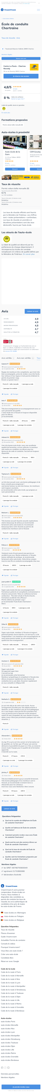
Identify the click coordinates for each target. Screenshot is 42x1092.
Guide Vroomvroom (9, 937)
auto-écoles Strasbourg (10, 1039)
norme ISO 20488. (11, 351)
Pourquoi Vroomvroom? (10, 947)
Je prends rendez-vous (21, 1087)
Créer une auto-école (9, 954)
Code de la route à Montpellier (13, 986)
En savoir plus (26, 3)
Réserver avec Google (10, 961)
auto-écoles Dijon (8, 1046)
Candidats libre (7, 958)
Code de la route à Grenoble (12, 1007)
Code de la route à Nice (10, 979)
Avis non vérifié (15, 363)
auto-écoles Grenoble (9, 1056)
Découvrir (15, 169)
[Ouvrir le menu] (38, 10)
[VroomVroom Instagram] (5, 1067)
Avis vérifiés (8, 358)
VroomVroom (10, 10)
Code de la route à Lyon (10, 983)
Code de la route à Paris (11, 972)
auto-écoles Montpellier (10, 1035)
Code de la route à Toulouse (12, 993)
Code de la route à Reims (11, 1004)
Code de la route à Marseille (12, 975)
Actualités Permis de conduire (13, 940)
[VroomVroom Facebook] (2, 1067)
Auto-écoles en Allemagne (15, 913)
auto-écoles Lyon (8, 1032)
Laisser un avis (32, 311)
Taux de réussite (8, 38)
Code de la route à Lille (10, 1000)
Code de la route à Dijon (11, 997)
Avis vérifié (17, 581)
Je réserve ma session (21, 76)
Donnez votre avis (21, 58)
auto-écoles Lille (7, 1050)
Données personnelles (10, 1074)
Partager (15, 394)
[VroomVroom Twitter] (8, 1067)
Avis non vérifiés (25, 358)
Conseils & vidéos (8, 944)
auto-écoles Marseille (9, 1025)
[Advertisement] (21, 281)
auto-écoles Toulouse (9, 1043)
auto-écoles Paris (8, 1021)
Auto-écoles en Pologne (14, 916)
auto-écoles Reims (8, 1053)
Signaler (6, 394)
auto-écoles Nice (7, 1028)
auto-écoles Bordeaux (10, 1060)
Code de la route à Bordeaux (12, 1011)
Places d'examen (8, 933)
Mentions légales (7, 54)
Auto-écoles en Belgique (14, 920)
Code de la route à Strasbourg (13, 990)
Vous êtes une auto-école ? (12, 951)
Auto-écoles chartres (8, 18)
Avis (18, 38)
